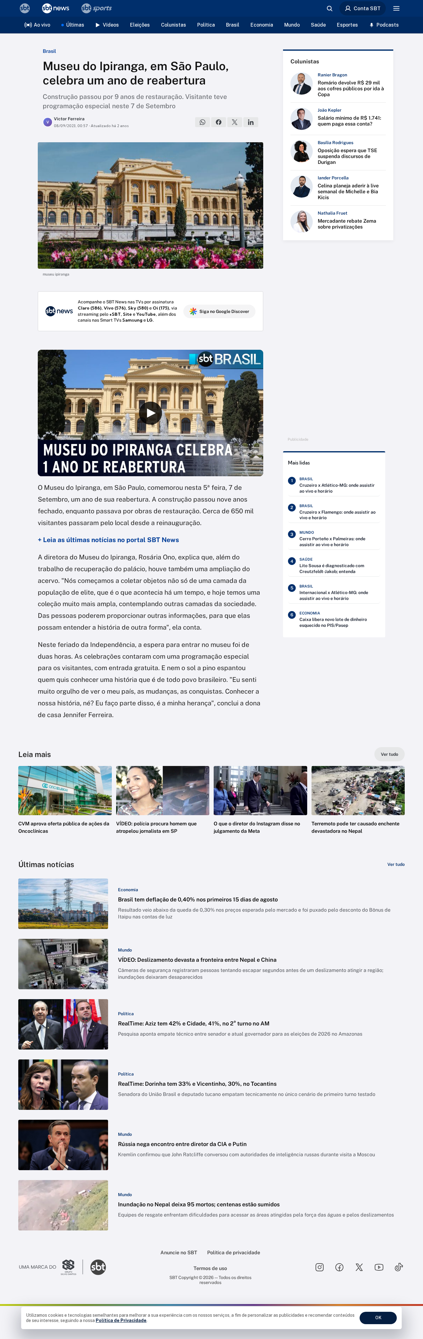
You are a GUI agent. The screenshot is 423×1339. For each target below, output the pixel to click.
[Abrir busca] (329, 8)
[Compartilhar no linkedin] (250, 122)
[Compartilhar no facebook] (218, 122)
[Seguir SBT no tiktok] (399, 1267)
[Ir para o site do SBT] (98, 1267)
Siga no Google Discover (224, 311)
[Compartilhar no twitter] (234, 122)
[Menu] (396, 8)
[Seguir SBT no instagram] (320, 1267)
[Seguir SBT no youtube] (379, 1267)
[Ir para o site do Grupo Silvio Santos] (51, 1267)
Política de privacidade (233, 1253)
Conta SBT (367, 8)
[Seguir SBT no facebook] (339, 1267)
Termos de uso (210, 1268)
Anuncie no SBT (178, 1253)
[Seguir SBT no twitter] (359, 1267)
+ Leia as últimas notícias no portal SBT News (108, 540)
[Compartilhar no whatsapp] (202, 122)
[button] (65, 809)
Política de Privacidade (121, 1320)
